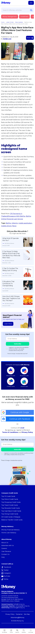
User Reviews (6, 551)
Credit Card (10, 18)
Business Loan (24, 375)
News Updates (19, 22)
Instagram (7, 573)
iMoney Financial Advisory (10, 530)
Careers (4, 548)
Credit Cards (11, 386)
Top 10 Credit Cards (8, 496)
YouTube (7, 576)
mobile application (25, 223)
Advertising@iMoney (17, 617)
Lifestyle (15, 223)
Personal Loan (10, 375)
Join (31, 3)
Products (4, 632)
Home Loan (24, 386)
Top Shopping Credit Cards (10, 502)
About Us (4, 542)
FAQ (3, 557)
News (14, 226)
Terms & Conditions (10, 432)
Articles (24, 632)
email (22, 428)
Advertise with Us (7, 545)
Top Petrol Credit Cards (9, 499)
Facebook (7, 567)
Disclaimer (19, 614)
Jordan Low (7, 39)
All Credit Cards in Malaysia (10, 517)
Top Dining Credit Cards (9, 514)
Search (17, 632)
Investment (24, 16)
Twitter (6, 570)
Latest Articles (10, 22)
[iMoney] (5, 3)
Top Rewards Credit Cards (10, 508)
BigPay (8, 223)
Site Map (27, 614)
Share (29, 38)
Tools (11, 632)
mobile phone (6, 226)
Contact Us (5, 554)
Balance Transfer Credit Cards (11, 520)
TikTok (6, 579)
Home (2, 22)
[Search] (31, 10)
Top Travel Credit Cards (9, 505)
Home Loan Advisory (8, 533)
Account (30, 632)
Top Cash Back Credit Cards (11, 511)
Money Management (10, 16)
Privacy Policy (27, 432)
